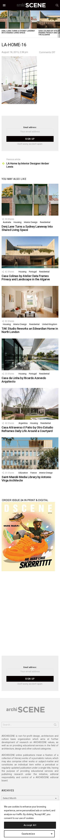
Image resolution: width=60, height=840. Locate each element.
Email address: (30, 127)
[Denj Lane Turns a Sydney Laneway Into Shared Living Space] (18, 19)
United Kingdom (49, 324)
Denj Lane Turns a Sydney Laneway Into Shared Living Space (18, 32)
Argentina (23, 423)
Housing (17, 222)
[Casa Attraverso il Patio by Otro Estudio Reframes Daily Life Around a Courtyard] (30, 404)
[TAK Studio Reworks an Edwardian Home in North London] (30, 302)
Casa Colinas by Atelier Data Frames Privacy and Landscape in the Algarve (26, 277)
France (33, 473)
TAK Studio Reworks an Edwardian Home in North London (30, 330)
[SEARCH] (57, 5)
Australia (7, 222)
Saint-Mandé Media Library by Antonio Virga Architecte (26, 478)
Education (23, 473)
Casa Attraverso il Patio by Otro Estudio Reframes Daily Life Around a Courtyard (27, 429)
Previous (1, 24)
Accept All (30, 825)
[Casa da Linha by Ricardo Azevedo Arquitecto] (30, 354)
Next (58, 24)
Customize (28, 834)
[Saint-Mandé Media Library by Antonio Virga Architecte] (30, 453)
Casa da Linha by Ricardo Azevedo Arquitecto (24, 379)
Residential (45, 222)
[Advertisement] (30, 615)
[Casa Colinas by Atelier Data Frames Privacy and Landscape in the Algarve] (30, 252)
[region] (30, 820)
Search (55, 725)
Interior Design (30, 222)
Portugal (33, 271)
